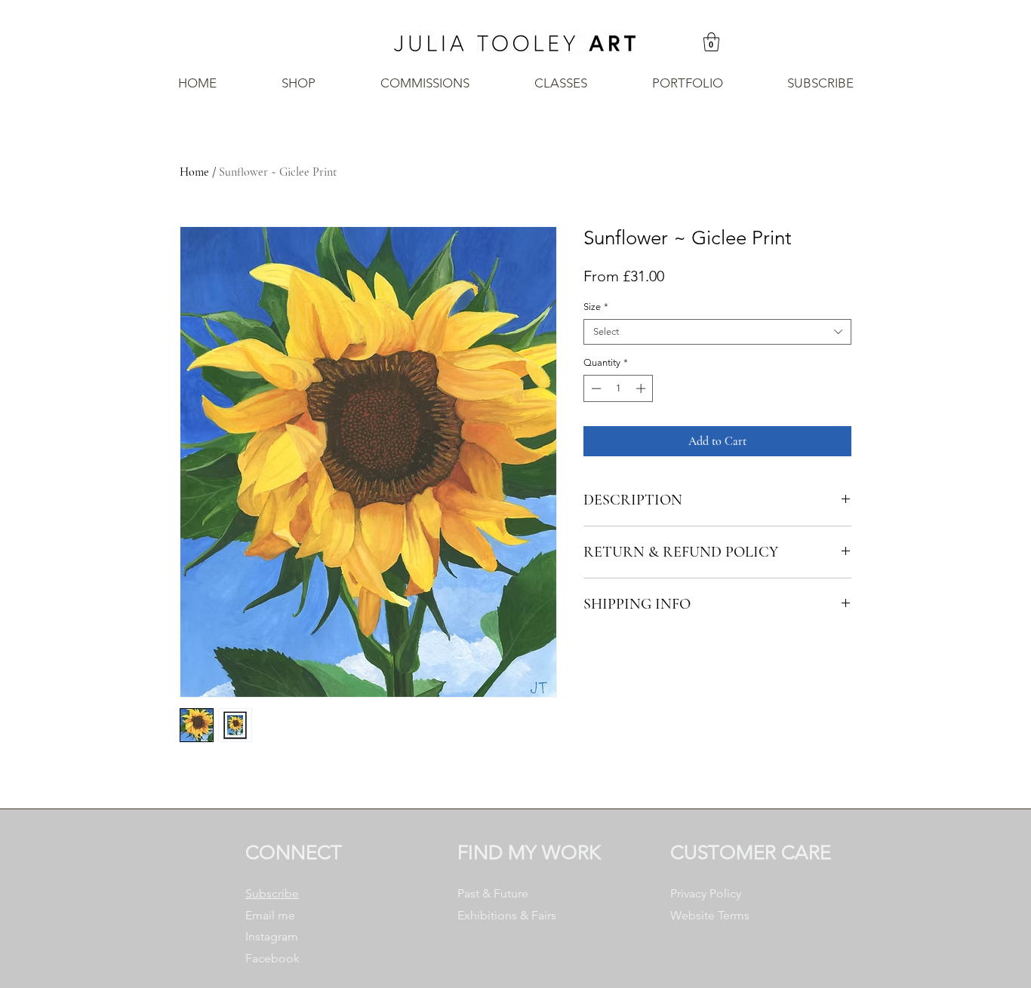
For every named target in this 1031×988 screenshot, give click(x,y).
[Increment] (642, 388)
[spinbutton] (618, 388)
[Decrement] (595, 388)
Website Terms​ (709, 915)
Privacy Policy (705, 893)
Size (595, 306)
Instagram (271, 936)
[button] (711, 41)
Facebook (272, 958)
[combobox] (717, 332)
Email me (270, 915)
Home (194, 171)
